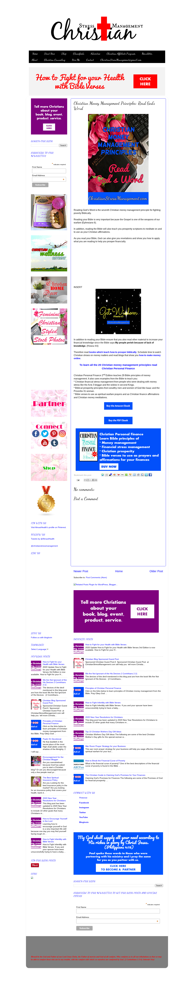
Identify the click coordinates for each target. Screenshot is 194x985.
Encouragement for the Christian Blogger (53, 758)
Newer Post (81, 571)
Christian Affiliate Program (121, 53)
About (34, 60)
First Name (81, 907)
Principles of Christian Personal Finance (103, 688)
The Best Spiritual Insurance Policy (51, 778)
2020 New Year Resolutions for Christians (104, 717)
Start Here (49, 53)
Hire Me (76, 60)
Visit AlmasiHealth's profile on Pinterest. (48, 527)
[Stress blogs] (46, 516)
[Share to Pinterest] (96, 480)
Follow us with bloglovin (41, 637)
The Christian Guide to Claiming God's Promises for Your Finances (115, 775)
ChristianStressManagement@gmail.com (120, 60)
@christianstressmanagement (44, 546)
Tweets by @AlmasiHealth (42, 539)
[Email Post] (78, 480)
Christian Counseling (54, 60)
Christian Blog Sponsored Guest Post (102, 659)
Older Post (156, 571)
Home (35, 53)
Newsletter (147, 53)
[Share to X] (90, 480)
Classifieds (78, 53)
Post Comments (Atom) (96, 577)
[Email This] (85, 480)
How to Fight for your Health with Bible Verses (105, 644)
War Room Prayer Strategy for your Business (105, 746)
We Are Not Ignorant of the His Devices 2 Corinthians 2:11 (111, 673)
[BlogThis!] (87, 480)
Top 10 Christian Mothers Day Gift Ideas (103, 731)
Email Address (117, 917)
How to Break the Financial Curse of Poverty (105, 760)
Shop (63, 53)
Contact (90, 60)
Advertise (95, 53)
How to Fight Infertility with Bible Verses (103, 702)
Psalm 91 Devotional (52, 739)
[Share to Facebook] (93, 480)
